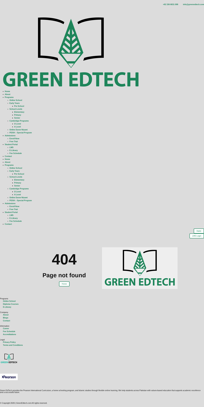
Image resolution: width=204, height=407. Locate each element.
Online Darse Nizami (18, 130)
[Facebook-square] (1, 10)
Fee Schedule (15, 153)
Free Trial (13, 142)
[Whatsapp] (6, 397)
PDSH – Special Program (20, 133)
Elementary (19, 112)
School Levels (15, 109)
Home (7, 91)
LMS (11, 147)
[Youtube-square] (10, 10)
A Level (17, 127)
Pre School (19, 106)
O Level (17, 124)
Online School (15, 100)
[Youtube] (10, 397)
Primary (17, 115)
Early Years (14, 103)
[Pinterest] (13, 10)
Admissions (10, 136)
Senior (17, 118)
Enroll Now (14, 139)
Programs (9, 97)
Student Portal (11, 144)
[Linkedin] (8, 10)
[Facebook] (1, 397)
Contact (8, 156)
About (7, 94)
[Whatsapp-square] (6, 10)
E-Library (13, 150)
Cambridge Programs (19, 121)
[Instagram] (3, 10)
